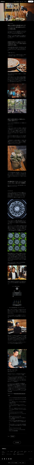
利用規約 (14, 454)
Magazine (11, 451)
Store (8, 451)
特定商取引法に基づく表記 (20, 454)
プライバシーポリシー (9, 454)
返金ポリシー (3, 454)
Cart (22, 1)
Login (20, 1)
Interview (12, 436)
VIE (31, 458)
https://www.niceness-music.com (19, 393)
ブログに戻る (17, 442)
